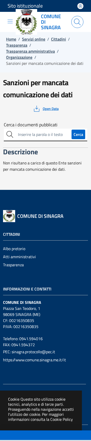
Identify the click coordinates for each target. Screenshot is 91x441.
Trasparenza (13, 265)
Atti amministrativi (19, 257)
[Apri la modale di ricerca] (77, 22)
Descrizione (14, 436)
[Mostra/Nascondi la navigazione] (10, 21)
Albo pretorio (14, 249)
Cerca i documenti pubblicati (30, 124)
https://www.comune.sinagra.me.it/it (34, 360)
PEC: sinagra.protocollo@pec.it (29, 352)
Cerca (78, 134)
